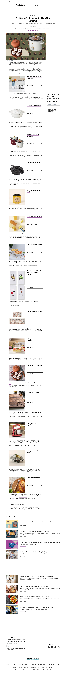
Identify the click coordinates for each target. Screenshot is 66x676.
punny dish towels (32, 304)
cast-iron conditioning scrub (27, 209)
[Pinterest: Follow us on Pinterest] (55, 647)
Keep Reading (23, 525)
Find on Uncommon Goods (32, 224)
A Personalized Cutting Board (33, 393)
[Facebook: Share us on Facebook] (29, 30)
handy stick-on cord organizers (23, 442)
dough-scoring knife (23, 496)
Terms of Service (41, 667)
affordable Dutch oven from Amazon (16, 128)
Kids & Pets (48, 5)
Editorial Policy (26, 667)
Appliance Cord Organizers (31, 424)
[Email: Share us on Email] (35, 30)
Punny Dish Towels (35, 271)
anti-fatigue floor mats (20, 330)
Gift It (35, 15)
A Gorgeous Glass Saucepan (32, 339)
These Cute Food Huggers (34, 217)
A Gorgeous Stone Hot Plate (33, 451)
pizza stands (19, 263)
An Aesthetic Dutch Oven (34, 105)
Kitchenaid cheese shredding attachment (24, 96)
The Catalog (31, 15)
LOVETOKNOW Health (54, 664)
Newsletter (56, 1)
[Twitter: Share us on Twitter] (31, 30)
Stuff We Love (42, 5)
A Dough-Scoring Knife (33, 477)
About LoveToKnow (23, 664)
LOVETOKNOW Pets (43, 664)
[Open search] (60, 1)
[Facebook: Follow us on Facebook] (49, 647)
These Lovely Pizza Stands (34, 244)
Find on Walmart (30, 143)
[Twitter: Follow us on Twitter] (52, 647)
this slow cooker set (23, 154)
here (50, 28)
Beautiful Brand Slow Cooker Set (33, 135)
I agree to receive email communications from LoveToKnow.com (52, 110)
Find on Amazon (30, 85)
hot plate (31, 469)
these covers (12, 237)
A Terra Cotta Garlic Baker (34, 365)
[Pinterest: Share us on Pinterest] (33, 30)
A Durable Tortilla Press (34, 162)
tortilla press (11, 181)
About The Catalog (11, 664)
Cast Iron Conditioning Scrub (33, 191)
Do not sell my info (49, 667)
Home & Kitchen (29, 5)
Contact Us (15, 667)
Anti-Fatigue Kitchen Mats (34, 311)
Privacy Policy (33, 667)
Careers (20, 667)
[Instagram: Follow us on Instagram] (58, 647)
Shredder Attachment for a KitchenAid (34, 77)
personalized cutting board (23, 412)
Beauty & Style (35, 5)
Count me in (53, 107)
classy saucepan (36, 357)
